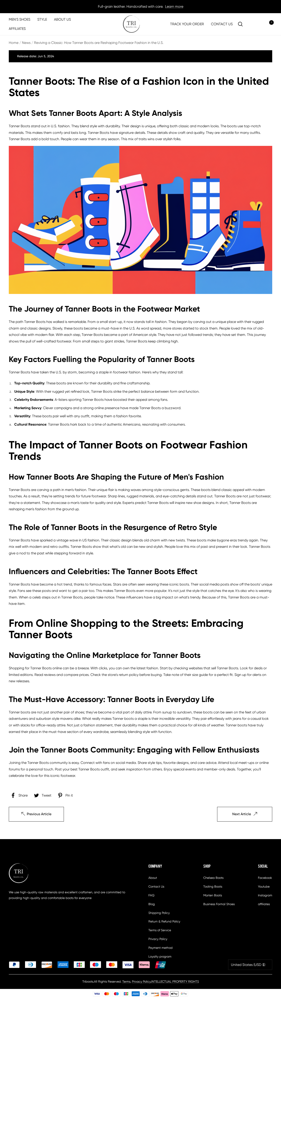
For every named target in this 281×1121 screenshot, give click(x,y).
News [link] (26, 43)
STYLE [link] (42, 19)
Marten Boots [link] (212, 895)
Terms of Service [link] (159, 930)
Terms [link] (126, 981)
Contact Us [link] (156, 886)
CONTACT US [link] (222, 24)
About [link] (152, 877)
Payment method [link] (160, 947)
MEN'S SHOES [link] (19, 19)
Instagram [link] (265, 895)
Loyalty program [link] (159, 956)
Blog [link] (151, 904)
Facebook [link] (265, 877)
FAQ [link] (151, 895)
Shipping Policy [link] (159, 913)
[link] (131, 24)
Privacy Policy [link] (157, 939)
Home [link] (13, 43)
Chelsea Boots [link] (213, 877)
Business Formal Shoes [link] (219, 904)
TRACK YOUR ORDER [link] (187, 24)
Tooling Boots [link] (212, 886)
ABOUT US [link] (62, 19)
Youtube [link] (264, 886)
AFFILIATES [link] (17, 29)
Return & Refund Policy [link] (164, 921)
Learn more (174, 6)
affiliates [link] (264, 904)
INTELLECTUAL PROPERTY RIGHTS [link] (175, 981)
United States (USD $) (248, 965)
